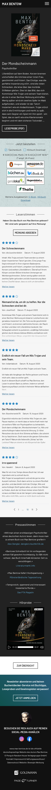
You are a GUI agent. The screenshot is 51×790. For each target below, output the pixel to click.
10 (28, 509)
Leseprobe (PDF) (14, 128)
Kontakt (9, 759)
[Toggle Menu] (47, 3)
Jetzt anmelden (25, 697)
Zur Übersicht (25, 665)
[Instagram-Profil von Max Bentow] (21, 738)
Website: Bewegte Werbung (31, 762)
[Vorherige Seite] (14, 509)
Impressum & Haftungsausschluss (29, 759)
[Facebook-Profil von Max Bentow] (29, 738)
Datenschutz (12, 762)
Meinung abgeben (25, 232)
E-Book (33, 196)
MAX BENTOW (12, 4)
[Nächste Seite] (36, 509)
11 (32, 509)
